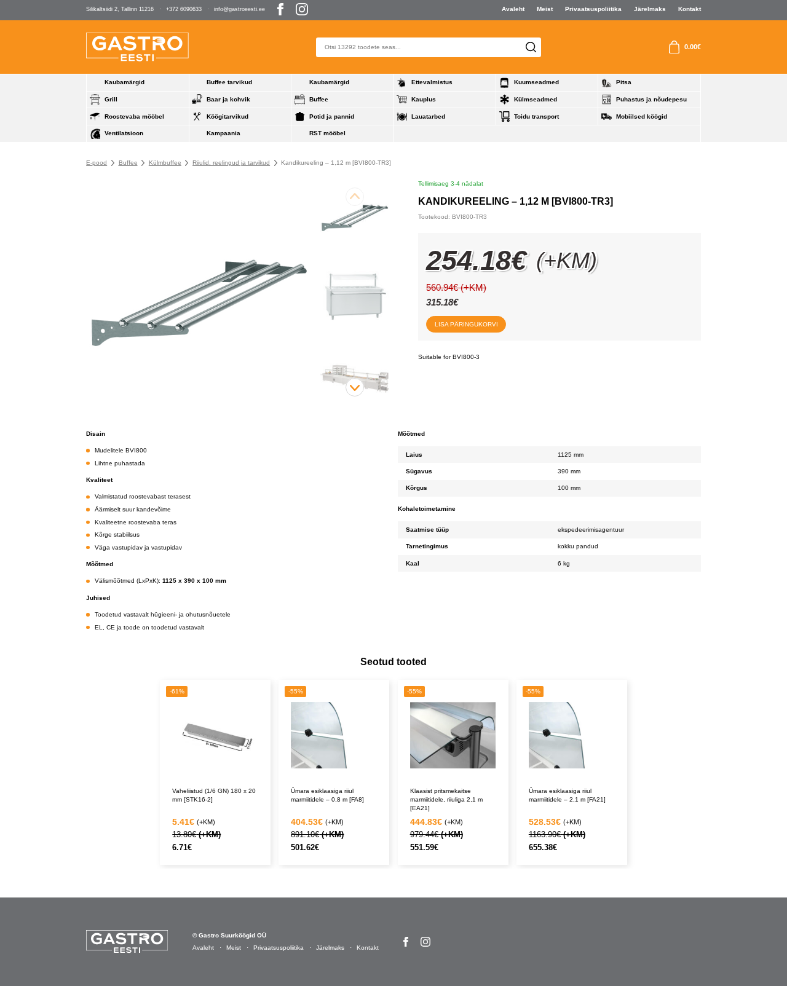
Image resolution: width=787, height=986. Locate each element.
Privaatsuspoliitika (593, 9)
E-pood (96, 162)
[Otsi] (531, 47)
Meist (545, 9)
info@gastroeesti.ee (239, 9)
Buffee (128, 162)
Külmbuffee (165, 162)
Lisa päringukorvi (466, 324)
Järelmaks (650, 9)
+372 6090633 (184, 9)
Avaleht (513, 9)
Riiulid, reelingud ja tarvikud (231, 162)
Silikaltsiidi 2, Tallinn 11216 (120, 9)
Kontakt (689, 9)
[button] (355, 387)
